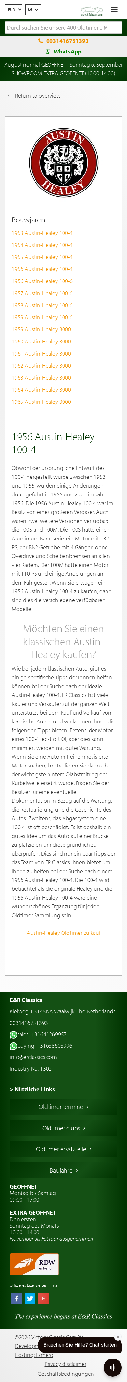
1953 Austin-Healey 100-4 (42, 232)
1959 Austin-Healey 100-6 (42, 317)
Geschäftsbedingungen (66, 1373)
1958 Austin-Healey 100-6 (42, 305)
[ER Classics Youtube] (43, 1299)
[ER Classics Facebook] (16, 1299)
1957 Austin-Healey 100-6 (42, 293)
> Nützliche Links (32, 1089)
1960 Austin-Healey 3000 (41, 341)
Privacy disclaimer (65, 1364)
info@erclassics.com (33, 1057)
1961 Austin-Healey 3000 (41, 353)
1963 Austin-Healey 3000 (41, 377)
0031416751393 (67, 41)
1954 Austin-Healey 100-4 (42, 245)
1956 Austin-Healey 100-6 (42, 281)
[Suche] (117, 28)
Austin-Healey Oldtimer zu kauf (64, 932)
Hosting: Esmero (34, 1355)
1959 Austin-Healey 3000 (41, 329)
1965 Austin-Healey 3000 (41, 401)
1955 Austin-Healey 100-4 (42, 257)
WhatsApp (68, 51)
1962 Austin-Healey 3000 (41, 365)
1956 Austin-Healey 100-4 (42, 269)
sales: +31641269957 (42, 1034)
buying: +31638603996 (44, 1045)
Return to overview (38, 95)
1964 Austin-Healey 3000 (41, 389)
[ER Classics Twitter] (30, 1299)
